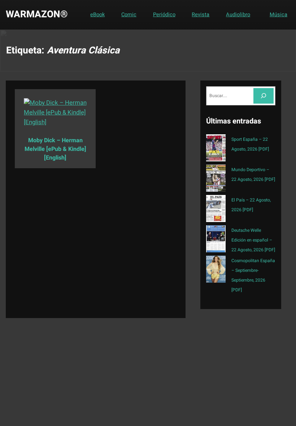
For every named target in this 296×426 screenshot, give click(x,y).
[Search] (263, 96)
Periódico (164, 14)
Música (278, 14)
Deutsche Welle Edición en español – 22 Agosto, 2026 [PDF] (253, 240)
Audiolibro (238, 14)
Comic (128, 14)
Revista (200, 14)
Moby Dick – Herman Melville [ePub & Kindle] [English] (55, 149)
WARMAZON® (37, 14)
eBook (97, 14)
